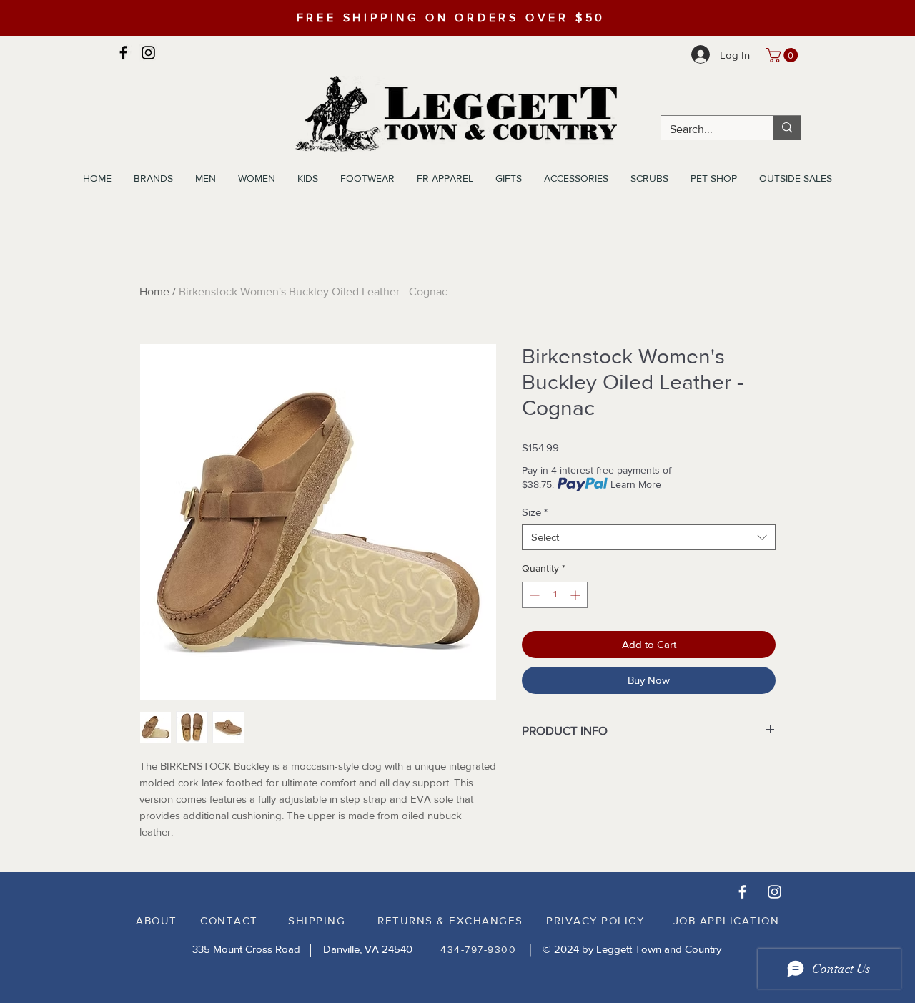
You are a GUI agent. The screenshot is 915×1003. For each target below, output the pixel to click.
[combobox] (649, 537)
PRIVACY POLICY (595, 920)
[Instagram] (148, 53)
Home (154, 291)
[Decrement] (533, 594)
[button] (783, 55)
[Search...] (787, 128)
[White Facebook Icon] (742, 892)
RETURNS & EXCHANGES (450, 920)
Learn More (635, 484)
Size (535, 512)
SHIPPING (316, 920)
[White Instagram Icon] (774, 892)
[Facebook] (123, 53)
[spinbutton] (555, 594)
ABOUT (156, 920)
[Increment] (576, 594)
